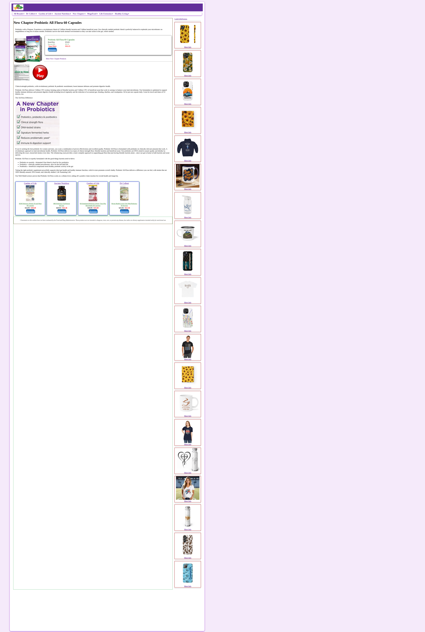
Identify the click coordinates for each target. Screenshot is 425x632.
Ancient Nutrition (62, 14)
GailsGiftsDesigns (180, 19)
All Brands (18, 14)
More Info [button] (52, 49)
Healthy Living (121, 14)
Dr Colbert (31, 14)
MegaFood (91, 14)
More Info (187, 47)
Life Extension (105, 14)
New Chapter (78, 14)
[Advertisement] (78, 606)
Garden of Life (45, 14)
